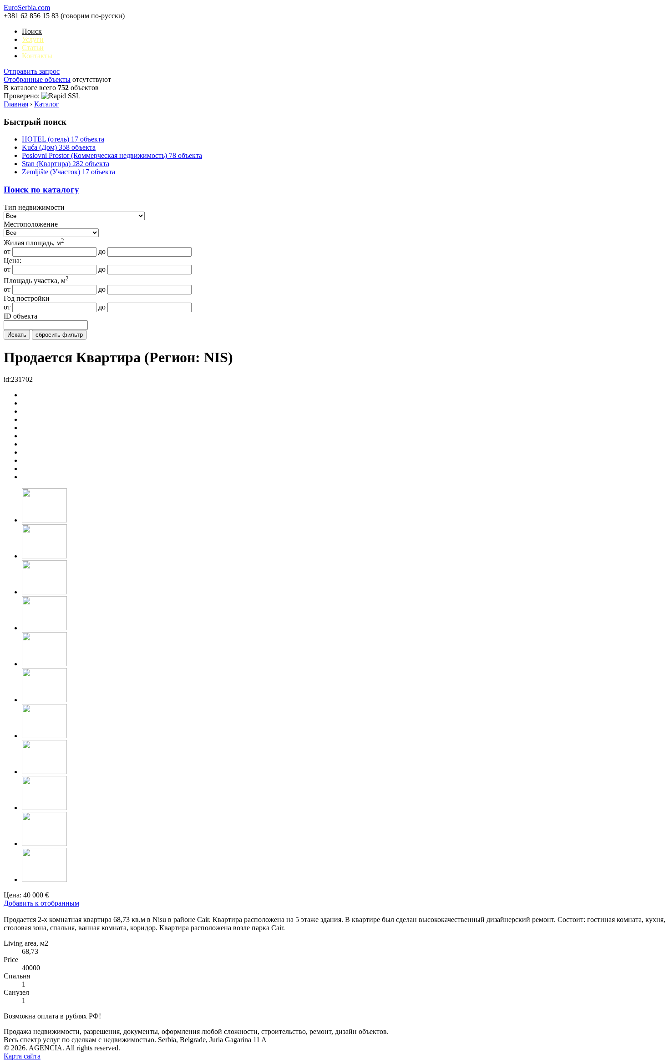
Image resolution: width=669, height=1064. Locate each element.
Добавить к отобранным (41, 903)
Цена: (12, 260)
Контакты (37, 56)
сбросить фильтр (59, 334)
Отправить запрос (32, 71)
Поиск (32, 31)
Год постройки (27, 298)
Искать (16, 334)
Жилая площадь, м (34, 243)
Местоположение (31, 224)
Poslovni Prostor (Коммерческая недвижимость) (112, 155)
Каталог (46, 104)
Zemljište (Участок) (68, 172)
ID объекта (20, 316)
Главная (16, 104)
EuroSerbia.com (27, 7)
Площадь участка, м (36, 280)
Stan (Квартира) (65, 163)
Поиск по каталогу (41, 189)
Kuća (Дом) (59, 147)
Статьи (33, 47)
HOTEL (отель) (63, 139)
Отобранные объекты (37, 79)
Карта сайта (22, 1056)
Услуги (33, 39)
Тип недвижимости (34, 207)
